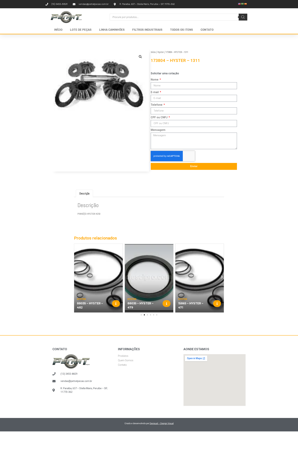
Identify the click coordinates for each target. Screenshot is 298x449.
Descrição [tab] (84, 193)
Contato (207, 29)
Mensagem (158, 130)
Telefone (157, 104)
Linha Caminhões (112, 29)
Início (58, 29)
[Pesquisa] (243, 17)
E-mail (155, 92)
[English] (239, 4)
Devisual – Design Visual (162, 423)
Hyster (160, 52)
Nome (155, 79)
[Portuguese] (242, 4)
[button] (140, 57)
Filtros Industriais (147, 29)
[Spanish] (245, 4)
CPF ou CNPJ (159, 117)
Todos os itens (181, 29)
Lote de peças (81, 29)
